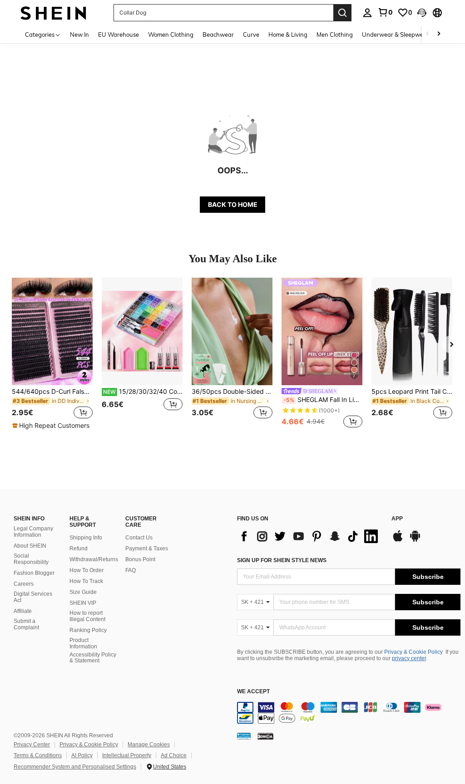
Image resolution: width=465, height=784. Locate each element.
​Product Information (83, 643)
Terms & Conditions (38, 755)
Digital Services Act (33, 597)
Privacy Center (32, 744)
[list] (309, 536)
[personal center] (367, 12)
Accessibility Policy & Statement (92, 658)
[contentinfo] (348, 713)
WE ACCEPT (253, 692)
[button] (421, 12)
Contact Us (139, 537)
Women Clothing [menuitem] (170, 34)
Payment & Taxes (146, 548)
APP (397, 519)
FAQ (130, 570)
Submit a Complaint (26, 624)
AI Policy (82, 755)
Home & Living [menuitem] (287, 34)
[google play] (415, 540)
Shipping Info (85, 537)
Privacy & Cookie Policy (413, 652)
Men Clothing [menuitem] (335, 34)
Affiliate (23, 611)
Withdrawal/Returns (93, 559)
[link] (385, 12)
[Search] (342, 12)
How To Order (86, 570)
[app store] (397, 540)
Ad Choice (174, 755)
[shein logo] (53, 12)
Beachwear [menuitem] (218, 34)
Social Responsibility (31, 559)
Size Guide (83, 592)
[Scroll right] (438, 34)
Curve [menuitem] (251, 34)
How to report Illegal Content (87, 616)
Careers (24, 584)
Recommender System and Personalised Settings (75, 767)
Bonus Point (140, 559)
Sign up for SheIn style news (281, 560)
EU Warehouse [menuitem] (118, 34)
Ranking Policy (88, 630)
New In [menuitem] (79, 34)
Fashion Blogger (34, 573)
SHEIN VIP (82, 603)
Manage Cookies (149, 744)
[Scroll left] (428, 34)
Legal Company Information (33, 531)
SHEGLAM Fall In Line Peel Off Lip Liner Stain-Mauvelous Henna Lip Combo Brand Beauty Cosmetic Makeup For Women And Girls (322, 399)
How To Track (86, 581)
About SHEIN (30, 546)
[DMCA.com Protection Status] (265, 736)
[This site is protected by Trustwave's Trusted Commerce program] (244, 736)
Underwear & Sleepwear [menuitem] (395, 34)
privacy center (409, 658)
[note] (52, 425)
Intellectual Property (126, 755)
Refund (78, 548)
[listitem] (52, 354)
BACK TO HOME (232, 204)
